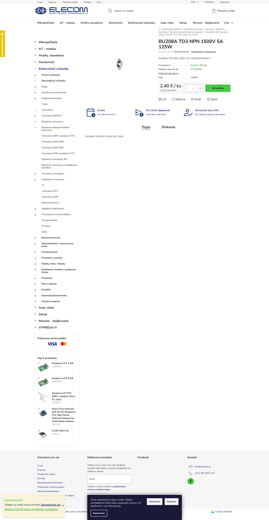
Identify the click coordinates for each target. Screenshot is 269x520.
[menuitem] (45, 23)
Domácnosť (46, 62)
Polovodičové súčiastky (54, 80)
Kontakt (87, 2)
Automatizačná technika (54, 295)
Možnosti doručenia (168, 73)
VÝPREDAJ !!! (48, 328)
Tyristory (46, 226)
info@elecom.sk (202, 466)
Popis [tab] (146, 127)
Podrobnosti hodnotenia (203, 51)
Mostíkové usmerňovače (54, 92)
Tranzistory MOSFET (52, 115)
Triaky (45, 104)
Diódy (44, 86)
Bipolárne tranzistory (52, 121)
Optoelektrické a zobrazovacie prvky (57, 245)
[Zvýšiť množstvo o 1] (200, 88)
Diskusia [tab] (168, 127)
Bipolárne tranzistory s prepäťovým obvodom (59, 166)
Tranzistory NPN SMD (53, 141)
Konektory (47, 278)
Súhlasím (171, 501)
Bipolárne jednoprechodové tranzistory (55, 129)
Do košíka (218, 88)
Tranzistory (47, 109)
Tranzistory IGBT (50, 196)
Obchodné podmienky (48, 491)
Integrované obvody (52, 98)
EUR (193, 2)
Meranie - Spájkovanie (53, 321)
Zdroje (43, 314)
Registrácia (224, 2)
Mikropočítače (48, 42)
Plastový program (51, 301)
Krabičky (46, 289)
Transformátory (50, 252)
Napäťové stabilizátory (53, 208)
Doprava (52, 2)
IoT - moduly (47, 49)
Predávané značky (70, 2)
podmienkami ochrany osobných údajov (106, 488)
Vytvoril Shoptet (223, 511)
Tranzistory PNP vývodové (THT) (58, 153)
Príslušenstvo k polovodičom (56, 214)
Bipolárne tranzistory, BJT (54, 159)
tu (119, 506)
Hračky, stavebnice (51, 55)
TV (43, 185)
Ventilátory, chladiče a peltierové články (59, 271)
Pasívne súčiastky (51, 75)
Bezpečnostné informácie (50, 482)
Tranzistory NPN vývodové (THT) (58, 135)
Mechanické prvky (51, 237)
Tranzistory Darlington (53, 173)
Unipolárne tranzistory (53, 179)
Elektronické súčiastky (54, 69)
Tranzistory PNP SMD (53, 147)
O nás (40, 2)
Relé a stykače (49, 283)
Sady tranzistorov (50, 202)
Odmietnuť (154, 501)
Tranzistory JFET (50, 191)
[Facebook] (190, 481)
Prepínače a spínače (52, 257)
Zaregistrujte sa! (50, 505)
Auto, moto (46, 308)
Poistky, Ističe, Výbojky (53, 263)
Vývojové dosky (49, 220)
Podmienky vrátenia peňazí (50, 487)
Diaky (44, 231)
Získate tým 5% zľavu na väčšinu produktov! (31, 509)
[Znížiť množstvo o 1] (186, 88)
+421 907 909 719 (204, 473)
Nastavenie (99, 513)
